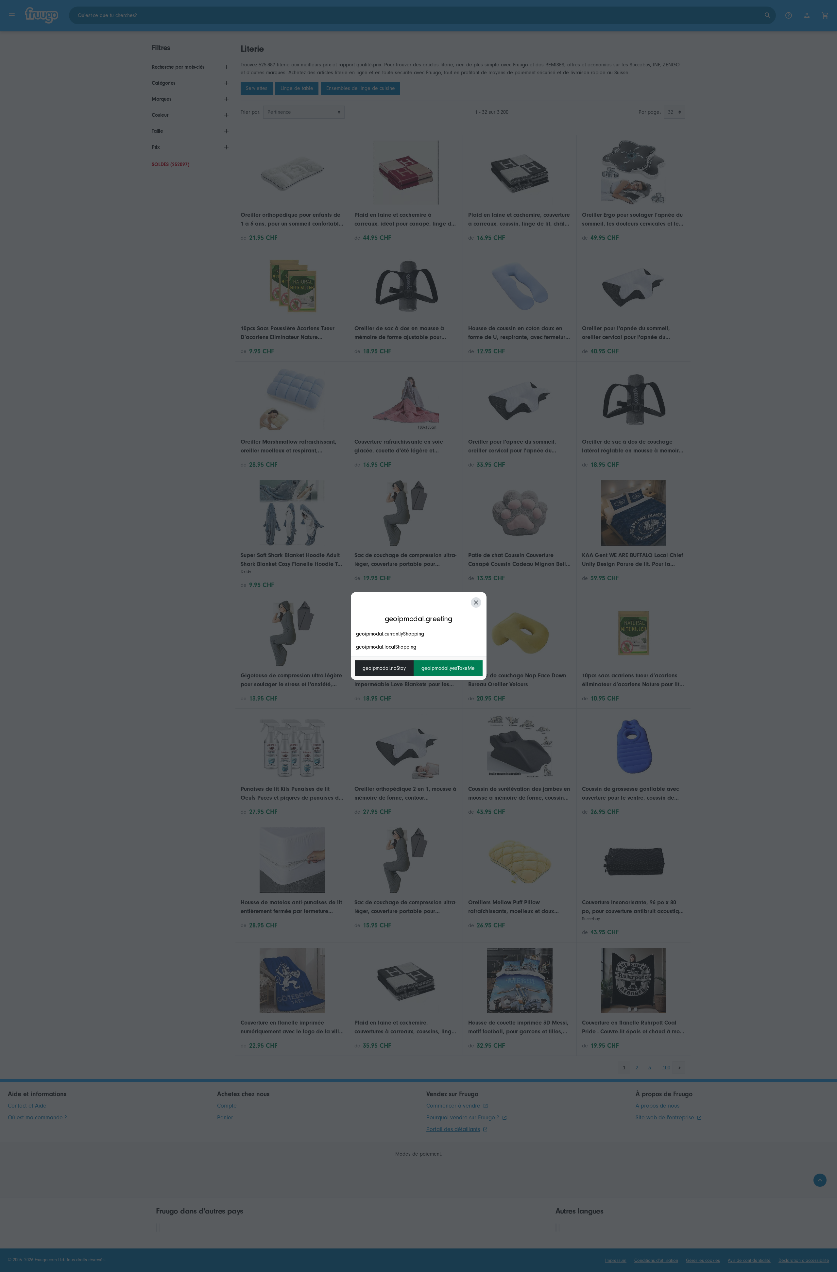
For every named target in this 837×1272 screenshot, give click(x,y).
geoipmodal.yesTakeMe (448, 668)
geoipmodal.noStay (384, 668)
